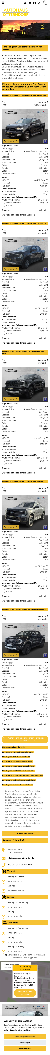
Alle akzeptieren (25, 1049)
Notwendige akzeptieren (25, 1036)
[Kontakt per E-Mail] (30, 2)
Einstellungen (25, 1043)
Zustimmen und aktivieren (25, 993)
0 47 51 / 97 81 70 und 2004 (20, 864)
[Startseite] (25, 2)
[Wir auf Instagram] (39, 2)
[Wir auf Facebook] (34, 2)
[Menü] (3, 2)
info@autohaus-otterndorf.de (21, 858)
